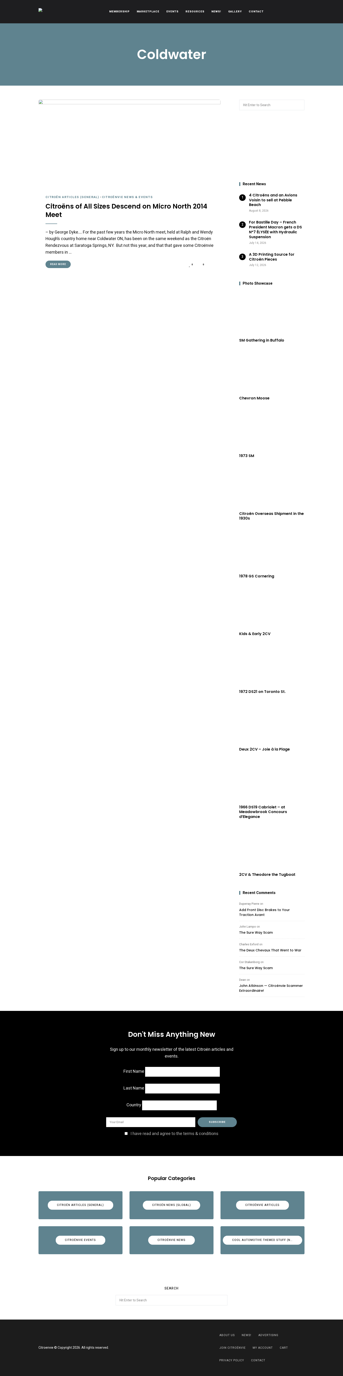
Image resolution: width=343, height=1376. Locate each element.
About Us (227, 1335)
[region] (271, 146)
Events (172, 12)
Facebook (165, 1347)
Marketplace (148, 12)
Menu (299, 11)
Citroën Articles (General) (72, 197)
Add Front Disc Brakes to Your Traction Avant (264, 912)
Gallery (235, 12)
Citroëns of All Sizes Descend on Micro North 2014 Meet (126, 210)
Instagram (177, 1347)
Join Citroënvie (232, 1348)
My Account (263, 1348)
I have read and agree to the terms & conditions (174, 1134)
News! (216, 12)
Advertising (268, 1335)
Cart (284, 1348)
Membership (119, 12)
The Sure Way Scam (256, 932)
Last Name (133, 1088)
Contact (256, 12)
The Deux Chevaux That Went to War (270, 950)
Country (133, 1105)
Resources (195, 12)
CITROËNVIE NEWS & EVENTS (127, 197)
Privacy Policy (231, 1360)
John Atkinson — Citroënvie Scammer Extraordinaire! (271, 988)
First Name (133, 1071)
